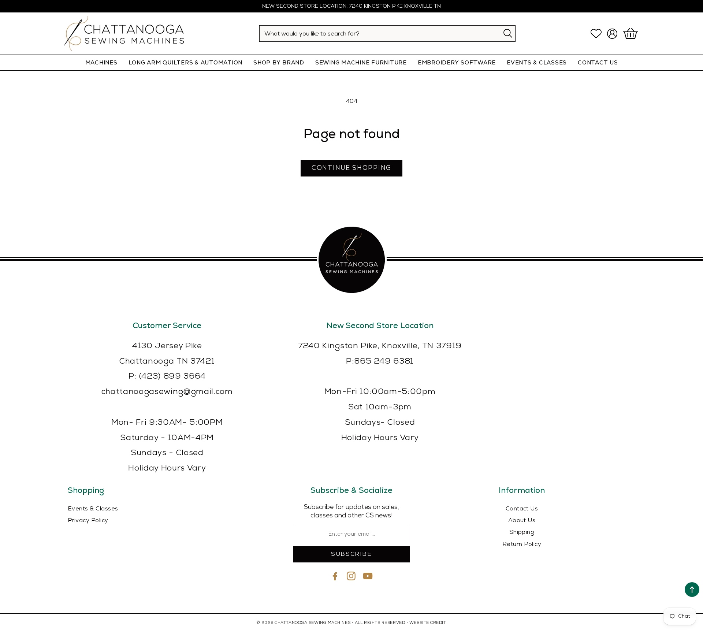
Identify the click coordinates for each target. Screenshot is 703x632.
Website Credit (427, 622)
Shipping (522, 532)
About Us (522, 520)
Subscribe (351, 554)
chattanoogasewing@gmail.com (167, 392)
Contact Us (522, 508)
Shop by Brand (278, 62)
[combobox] (387, 33)
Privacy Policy (88, 520)
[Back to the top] (692, 589)
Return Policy (521, 544)
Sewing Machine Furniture (361, 62)
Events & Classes (537, 62)
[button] (631, 33)
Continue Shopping (351, 168)
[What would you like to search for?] (507, 33)
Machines (101, 62)
